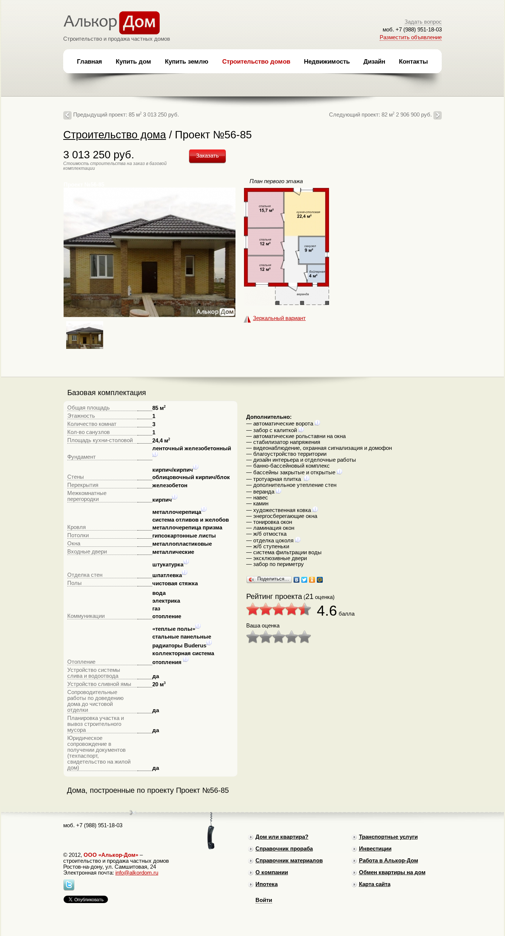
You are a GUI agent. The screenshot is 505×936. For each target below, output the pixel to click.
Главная (89, 61)
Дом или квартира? (281, 837)
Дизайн (374, 61)
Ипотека (266, 884)
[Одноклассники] (312, 580)
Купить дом (133, 61)
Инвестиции (375, 849)
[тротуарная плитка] (306, 479)
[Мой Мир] (320, 580)
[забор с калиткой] (301, 430)
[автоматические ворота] (317, 424)
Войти (263, 900)
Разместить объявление (411, 37)
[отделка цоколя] (298, 540)
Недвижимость (327, 61)
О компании (271, 872)
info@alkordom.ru (136, 873)
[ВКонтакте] (297, 580)
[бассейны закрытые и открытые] (339, 472)
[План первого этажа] (286, 304)
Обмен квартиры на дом (392, 872)
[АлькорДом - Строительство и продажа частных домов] (111, 33)
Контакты (413, 61)
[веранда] (278, 492)
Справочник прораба (284, 849)
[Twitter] (304, 580)
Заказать (207, 156)
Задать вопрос (423, 22)
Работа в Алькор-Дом (388, 860)
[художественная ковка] (315, 510)
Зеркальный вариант (279, 318)
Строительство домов (256, 61)
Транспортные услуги (388, 837)
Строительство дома (114, 134)
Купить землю (187, 61)
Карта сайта (374, 884)
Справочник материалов (289, 860)
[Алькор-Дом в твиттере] (68, 889)
